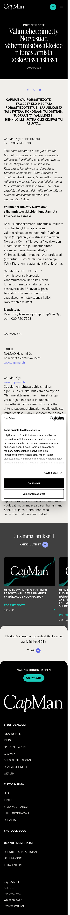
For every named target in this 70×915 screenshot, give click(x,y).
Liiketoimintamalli (17, 813)
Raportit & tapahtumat (20, 851)
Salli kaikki (34, 483)
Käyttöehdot (11, 882)
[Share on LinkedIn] (39, 89)
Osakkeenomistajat (18, 843)
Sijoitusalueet (15, 724)
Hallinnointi (13, 858)
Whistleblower (13, 899)
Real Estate (12, 733)
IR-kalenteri (13, 865)
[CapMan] (14, 7)
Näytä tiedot (50, 472)
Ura (6, 793)
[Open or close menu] (60, 7)
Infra (8, 740)
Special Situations (17, 760)
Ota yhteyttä (34, 677)
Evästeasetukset (14, 906)
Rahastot (11, 819)
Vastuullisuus (15, 830)
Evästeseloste (12, 894)
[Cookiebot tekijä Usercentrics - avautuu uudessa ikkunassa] (49, 418)
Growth (9, 753)
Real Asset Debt (15, 766)
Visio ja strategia (16, 806)
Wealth (9, 773)
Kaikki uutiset (30, 544)
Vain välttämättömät (34, 493)
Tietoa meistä (14, 784)
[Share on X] (33, 89)
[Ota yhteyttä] (53, 7)
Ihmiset (9, 800)
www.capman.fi (14, 362)
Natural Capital (15, 747)
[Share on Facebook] (27, 89)
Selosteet (9, 888)
